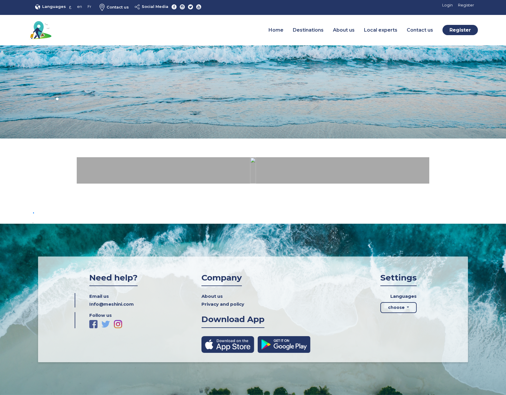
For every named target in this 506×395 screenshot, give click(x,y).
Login (447, 5)
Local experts (380, 30)
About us (344, 30)
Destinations (308, 30)
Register (466, 5)
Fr (89, 6)
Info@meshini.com (111, 304)
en (79, 6)
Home (276, 30)
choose (397, 307)
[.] (253, 170)
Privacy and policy (222, 304)
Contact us (118, 7)
